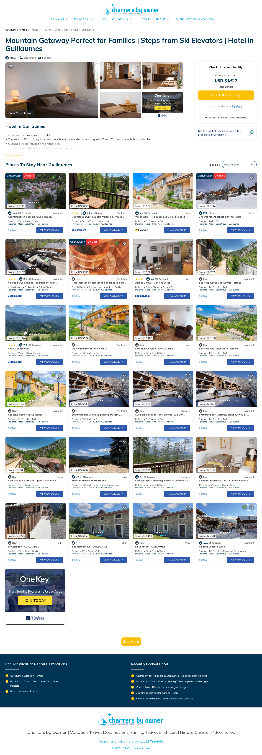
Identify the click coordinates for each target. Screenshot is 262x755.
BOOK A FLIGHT (84, 19)
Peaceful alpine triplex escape (25, 414)
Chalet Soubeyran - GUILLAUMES (154, 348)
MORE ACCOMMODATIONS (195, 19)
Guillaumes (87, 29)
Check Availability (226, 95)
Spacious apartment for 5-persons (218, 348)
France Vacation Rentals (24, 691)
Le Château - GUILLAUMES (150, 546)
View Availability (49, 230)
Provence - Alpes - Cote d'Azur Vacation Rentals (34, 683)
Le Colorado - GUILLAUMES (23, 546)
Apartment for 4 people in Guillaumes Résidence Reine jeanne (171, 675)
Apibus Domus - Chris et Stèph (152, 282)
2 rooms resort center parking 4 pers (220, 216)
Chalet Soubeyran (18, 348)
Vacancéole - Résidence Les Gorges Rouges (160, 216)
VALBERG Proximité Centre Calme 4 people (223, 480)
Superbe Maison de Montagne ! (89, 480)
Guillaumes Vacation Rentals (26, 675)
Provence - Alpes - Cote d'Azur (60, 29)
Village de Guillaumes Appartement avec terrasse (164, 698)
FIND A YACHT (57, 19)
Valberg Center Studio (212, 546)
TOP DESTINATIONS (156, 19)
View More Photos (20, 113)
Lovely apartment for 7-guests (89, 348)
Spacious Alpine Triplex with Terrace (220, 282)
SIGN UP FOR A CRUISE (118, 19)
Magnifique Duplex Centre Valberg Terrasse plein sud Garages (172, 681)
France (34, 29)
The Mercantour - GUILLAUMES (89, 546)
